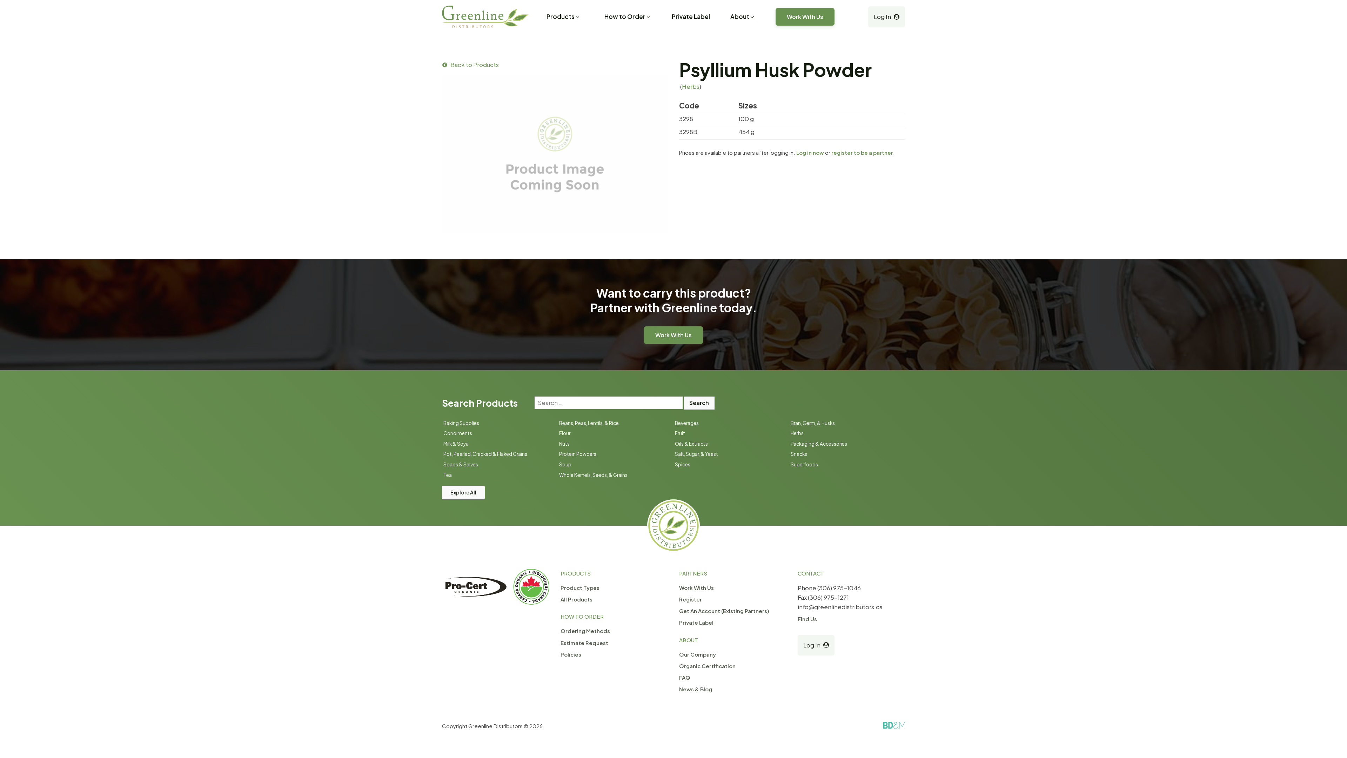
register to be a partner (862, 152)
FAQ (684, 677)
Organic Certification (707, 666)
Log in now (810, 152)
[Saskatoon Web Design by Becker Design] (894, 725)
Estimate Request (584, 642)
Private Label (691, 16)
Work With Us (805, 16)
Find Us (807, 619)
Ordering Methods (585, 630)
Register (690, 599)
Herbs (690, 86)
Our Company (697, 654)
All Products (576, 599)
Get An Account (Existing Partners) (724, 610)
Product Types (580, 587)
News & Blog (695, 689)
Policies (571, 654)
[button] (563, 17)
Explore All (463, 492)
